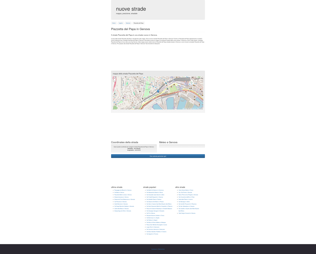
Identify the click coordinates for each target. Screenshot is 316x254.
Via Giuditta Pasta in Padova (153, 199)
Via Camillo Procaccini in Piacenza (187, 204)
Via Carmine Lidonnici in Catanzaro (155, 229)
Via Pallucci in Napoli (151, 220)
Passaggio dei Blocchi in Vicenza (122, 190)
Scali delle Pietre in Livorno (186, 199)
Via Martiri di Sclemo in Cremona (155, 190)
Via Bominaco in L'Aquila (152, 218)
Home (113, 23)
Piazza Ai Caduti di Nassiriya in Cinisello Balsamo (159, 208)
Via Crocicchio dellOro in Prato (186, 197)
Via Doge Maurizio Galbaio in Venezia (124, 206)
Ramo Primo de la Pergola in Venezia (188, 195)
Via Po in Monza (150, 213)
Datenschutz (161, 249)
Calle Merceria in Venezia (121, 204)
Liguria (121, 23)
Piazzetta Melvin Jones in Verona (123, 195)
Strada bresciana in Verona (121, 197)
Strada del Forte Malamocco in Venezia (124, 199)
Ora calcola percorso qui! (158, 156)
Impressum (154, 249)
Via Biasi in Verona (119, 192)
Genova (128, 23)
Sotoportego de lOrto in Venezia (122, 211)
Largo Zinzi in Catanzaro (152, 227)
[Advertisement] (158, 57)
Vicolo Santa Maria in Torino (186, 190)
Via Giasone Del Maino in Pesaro (155, 201)
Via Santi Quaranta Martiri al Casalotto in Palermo (159, 206)
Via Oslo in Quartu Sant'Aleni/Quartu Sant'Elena (158, 204)
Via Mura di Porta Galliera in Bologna (156, 222)
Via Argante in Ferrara (152, 234)
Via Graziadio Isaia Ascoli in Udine (155, 195)
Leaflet (184, 108)
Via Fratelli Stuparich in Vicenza (154, 197)
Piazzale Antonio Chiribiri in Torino (155, 215)
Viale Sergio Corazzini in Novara (187, 213)
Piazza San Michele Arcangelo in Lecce (156, 225)
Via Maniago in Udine (184, 201)
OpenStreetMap (194, 108)
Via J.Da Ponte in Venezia (185, 192)
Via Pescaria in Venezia (120, 201)
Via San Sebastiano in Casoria (186, 206)
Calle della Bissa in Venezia (121, 208)
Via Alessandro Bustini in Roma (154, 192)
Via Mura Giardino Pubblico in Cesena (156, 231)
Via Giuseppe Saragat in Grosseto (155, 211)
